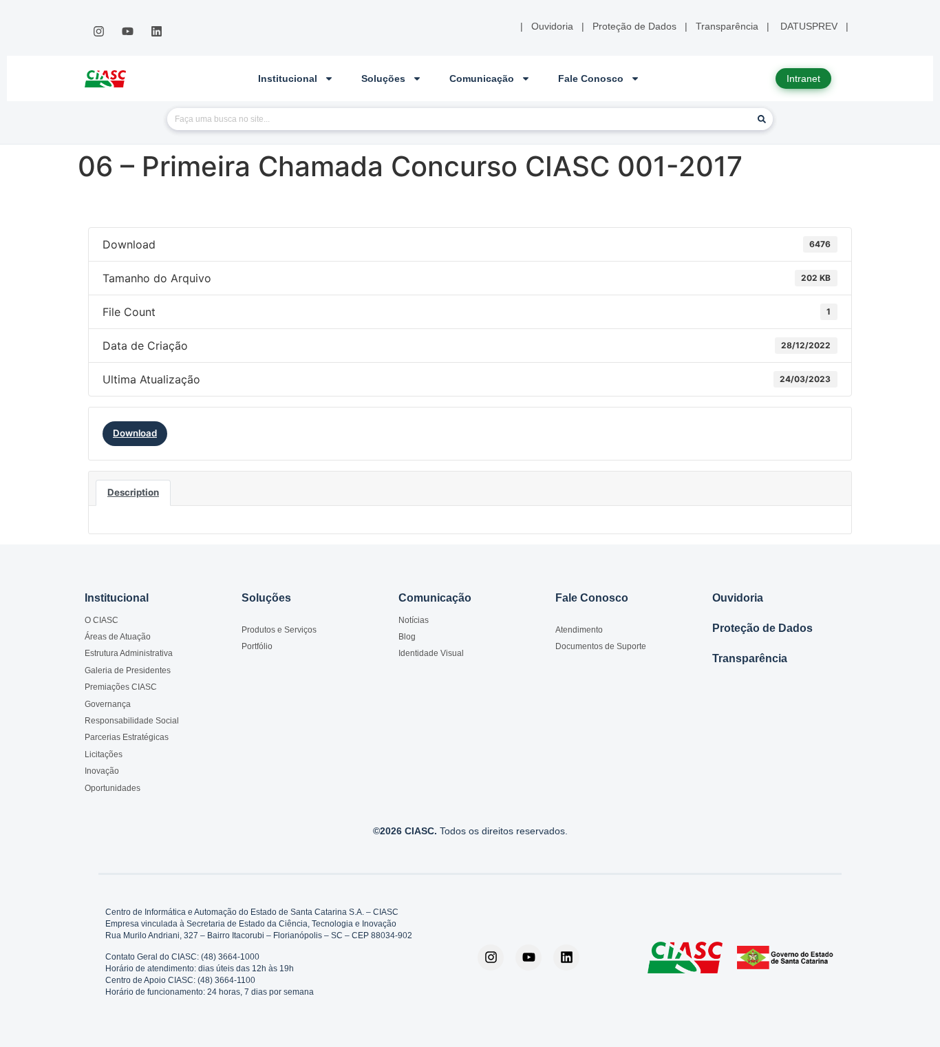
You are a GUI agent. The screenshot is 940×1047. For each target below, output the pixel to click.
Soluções (383, 78)
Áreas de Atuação (118, 637)
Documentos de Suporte (600, 646)
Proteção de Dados (762, 628)
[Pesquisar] (762, 119)
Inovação (102, 771)
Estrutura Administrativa (129, 653)
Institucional (287, 78)
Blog (407, 637)
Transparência (749, 658)
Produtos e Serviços (279, 630)
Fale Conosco (590, 78)
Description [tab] (133, 492)
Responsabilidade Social (132, 721)
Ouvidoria (737, 598)
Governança (108, 704)
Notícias (413, 620)
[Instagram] (98, 32)
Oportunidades (112, 788)
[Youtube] (127, 32)
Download (135, 432)
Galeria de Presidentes (128, 670)
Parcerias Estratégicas (127, 737)
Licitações (103, 754)
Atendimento (579, 630)
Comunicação (481, 78)
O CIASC (101, 620)
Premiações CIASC (121, 687)
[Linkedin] (157, 32)
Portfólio (257, 646)
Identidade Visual (431, 653)
